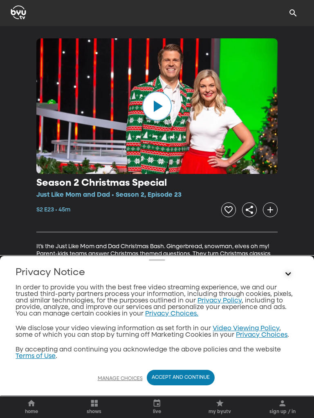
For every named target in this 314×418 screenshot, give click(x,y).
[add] (270, 209)
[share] (249, 209)
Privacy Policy (219, 301)
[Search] (293, 13)
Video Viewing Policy (246, 328)
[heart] (228, 209)
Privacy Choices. (171, 314)
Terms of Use (36, 356)
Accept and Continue (181, 377)
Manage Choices (120, 378)
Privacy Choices (261, 335)
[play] (157, 106)
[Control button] (288, 274)
